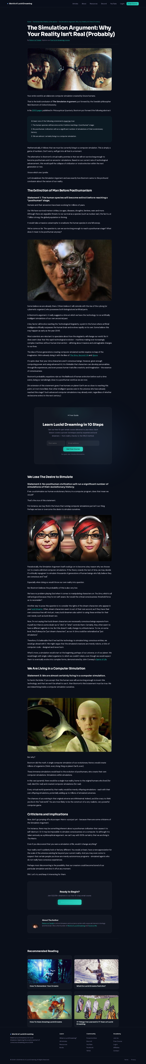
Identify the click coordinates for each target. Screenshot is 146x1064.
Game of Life (101, 659)
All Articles (63, 1041)
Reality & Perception (50, 22)
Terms (126, 1060)
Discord (104, 4)
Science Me (93, 926)
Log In (122, 4)
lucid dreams (37, 609)
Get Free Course (73, 449)
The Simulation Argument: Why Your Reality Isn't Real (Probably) (79, 22)
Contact (116, 1051)
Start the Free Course (69, 902)
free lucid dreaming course (60, 40)
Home (29, 22)
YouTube (113, 4)
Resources (94, 4)
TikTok (88, 1051)
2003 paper (37, 110)
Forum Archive (91, 1038)
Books (62, 1048)
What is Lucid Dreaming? (68, 1038)
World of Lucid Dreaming (20, 4)
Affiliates (116, 1048)
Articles (75, 4)
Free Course (132, 4)
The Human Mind (38, 22)
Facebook (89, 1048)
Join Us (116, 1038)
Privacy (133, 1060)
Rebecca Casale (35, 40)
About (84, 4)
